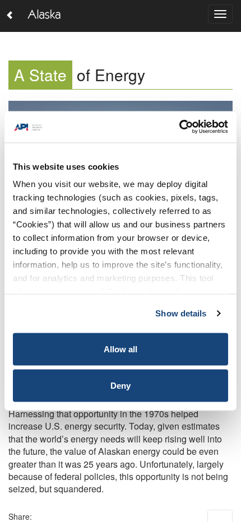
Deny (120, 385)
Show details (180, 313)
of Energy (79, 74)
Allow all (120, 348)
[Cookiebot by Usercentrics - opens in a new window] (179, 127)
